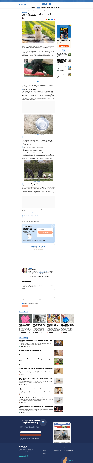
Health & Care (33, 7)
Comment (23, 288)
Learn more (58, 10)
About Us (55, 449)
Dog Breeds (53, 7)
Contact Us (55, 447)
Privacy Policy (34, 438)
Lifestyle (48, 7)
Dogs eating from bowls (36, 181)
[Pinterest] (25, 4)
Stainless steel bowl (36, 134)
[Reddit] (46, 19)
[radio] (34, 250)
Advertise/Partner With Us (58, 450)
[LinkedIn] (52, 19)
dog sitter (46, 271)
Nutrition (38, 7)
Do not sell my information (68, 450)
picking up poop (41, 272)
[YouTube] (24, 4)
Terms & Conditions (34, 240)
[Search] (73, 7)
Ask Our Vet (58, 7)
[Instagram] (21, 4)
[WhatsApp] (49, 19)
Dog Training (43, 7)
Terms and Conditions (67, 449)
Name (23, 299)
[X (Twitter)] (22, 4)
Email (40, 299)
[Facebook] (19, 4)
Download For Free (64, 46)
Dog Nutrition (24, 12)
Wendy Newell (32, 269)
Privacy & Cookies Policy (41, 240)
